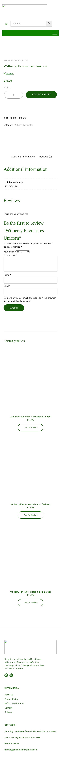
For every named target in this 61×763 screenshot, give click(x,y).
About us (8, 694)
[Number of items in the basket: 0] (6, 23)
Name (7, 275)
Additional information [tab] (23, 156)
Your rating (10, 251)
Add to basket (41, 94)
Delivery (8, 712)
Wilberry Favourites (16, 60)
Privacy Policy (11, 699)
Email (7, 286)
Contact (8, 707)
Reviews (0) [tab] (45, 156)
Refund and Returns (14, 703)
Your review (10, 255)
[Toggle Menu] (54, 33)
